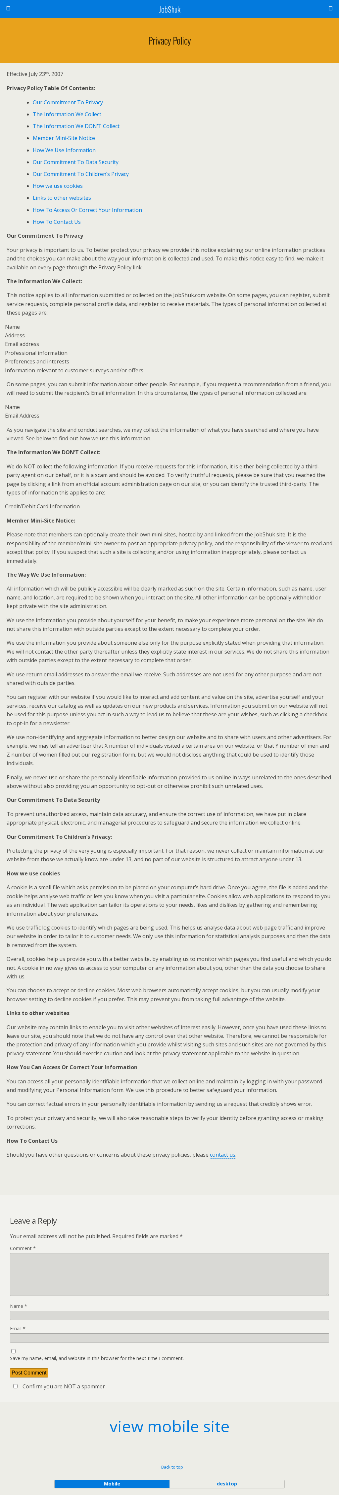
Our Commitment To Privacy (68, 102)
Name (18, 1306)
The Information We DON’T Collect (76, 126)
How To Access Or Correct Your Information (87, 210)
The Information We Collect (67, 114)
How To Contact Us (57, 221)
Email (17, 1328)
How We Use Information (64, 150)
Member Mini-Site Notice (64, 138)
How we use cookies (58, 185)
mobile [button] (112, 1483)
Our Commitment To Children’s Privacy (81, 174)
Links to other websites (62, 197)
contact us (222, 1154)
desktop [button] (227, 1483)
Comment (23, 1248)
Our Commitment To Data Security (76, 162)
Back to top (172, 1467)
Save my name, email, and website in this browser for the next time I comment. (97, 1358)
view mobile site (170, 1426)
